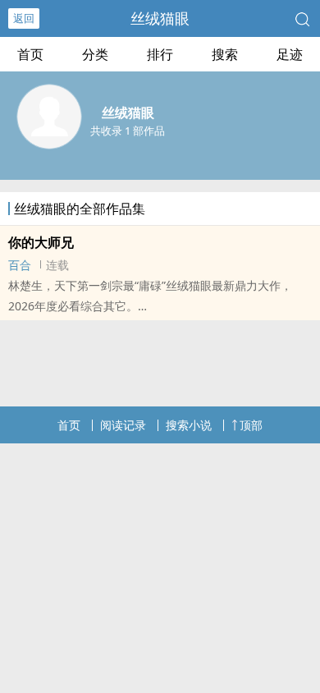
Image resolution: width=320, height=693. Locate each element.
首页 (30, 54)
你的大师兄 (41, 242)
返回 (23, 18)
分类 (95, 54)
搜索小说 (189, 425)
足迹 (290, 54)
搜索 (225, 54)
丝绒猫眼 (160, 18)
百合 (19, 265)
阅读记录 (123, 425)
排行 (160, 54)
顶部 (251, 425)
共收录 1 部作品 (127, 130)
